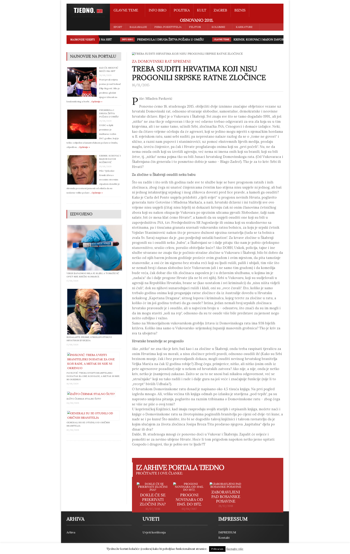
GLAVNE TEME (216, 39)
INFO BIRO (157, 10)
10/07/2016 (152, 509)
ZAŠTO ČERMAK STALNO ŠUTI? (84, 398)
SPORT (118, 27)
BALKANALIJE (138, 27)
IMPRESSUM (227, 532)
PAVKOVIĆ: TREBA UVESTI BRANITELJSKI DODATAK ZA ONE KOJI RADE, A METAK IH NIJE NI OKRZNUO (93, 376)
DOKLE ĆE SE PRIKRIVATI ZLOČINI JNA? (153, 500)
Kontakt (224, 537)
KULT (201, 10)
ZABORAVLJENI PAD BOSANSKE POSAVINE (225, 497)
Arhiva (71, 532)
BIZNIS (240, 10)
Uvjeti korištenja (154, 532)
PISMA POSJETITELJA (168, 27)
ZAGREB (220, 10)
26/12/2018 (225, 506)
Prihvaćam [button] (217, 549)
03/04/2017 (189, 509)
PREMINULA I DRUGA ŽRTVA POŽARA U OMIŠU (165, 39)
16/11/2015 (140, 85)
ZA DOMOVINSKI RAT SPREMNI (161, 61)
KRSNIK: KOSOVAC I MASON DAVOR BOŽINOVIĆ (262, 39)
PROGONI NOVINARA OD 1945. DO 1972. (189, 500)
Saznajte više (234, 548)
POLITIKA (182, 10)
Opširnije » (96, 101)
